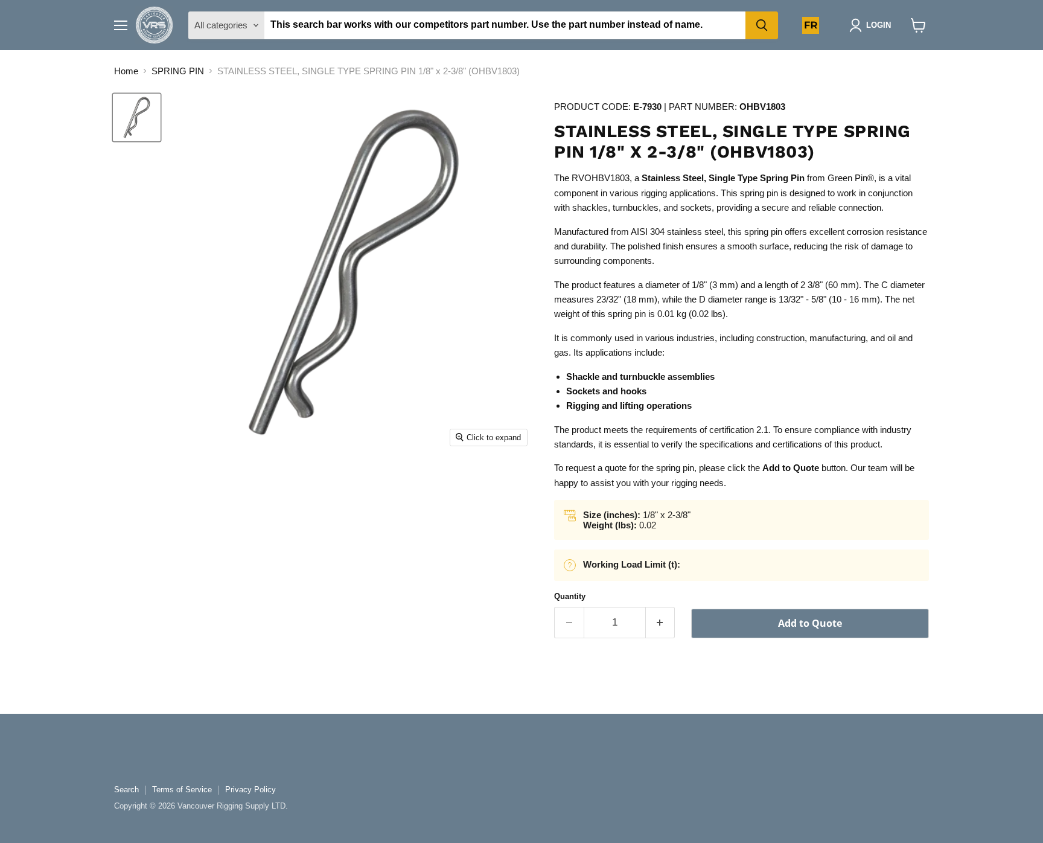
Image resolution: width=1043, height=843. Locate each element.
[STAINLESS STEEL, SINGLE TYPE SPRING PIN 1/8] (137, 117)
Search (126, 789)
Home (126, 71)
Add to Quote (810, 623)
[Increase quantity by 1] (660, 622)
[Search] (761, 25)
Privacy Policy (250, 789)
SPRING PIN (178, 71)
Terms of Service (182, 789)
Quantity (569, 596)
